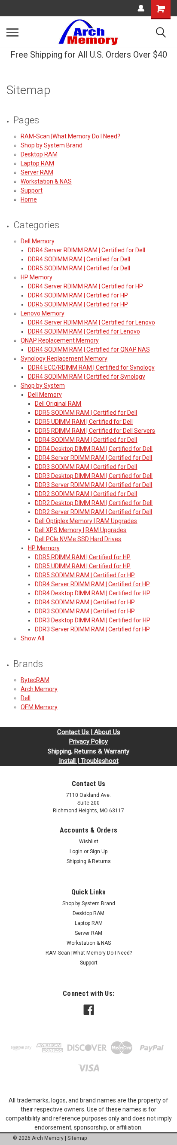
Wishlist (88, 842)
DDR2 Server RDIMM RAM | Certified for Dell (93, 511)
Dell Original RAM (58, 403)
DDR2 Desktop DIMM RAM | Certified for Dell (94, 502)
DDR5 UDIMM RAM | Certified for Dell (84, 421)
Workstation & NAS (46, 181)
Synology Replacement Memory (64, 358)
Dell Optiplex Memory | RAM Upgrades (86, 520)
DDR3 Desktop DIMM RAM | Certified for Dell (94, 475)
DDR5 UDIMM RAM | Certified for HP (83, 566)
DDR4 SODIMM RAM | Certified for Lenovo (84, 331)
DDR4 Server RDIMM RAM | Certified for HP (85, 286)
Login (76, 851)
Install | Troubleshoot (89, 761)
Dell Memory (38, 241)
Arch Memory (39, 689)
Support (32, 190)
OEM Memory (39, 707)
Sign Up (98, 851)
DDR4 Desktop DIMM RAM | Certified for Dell (94, 448)
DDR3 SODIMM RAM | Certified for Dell (86, 466)
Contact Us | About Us (88, 732)
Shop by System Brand (51, 145)
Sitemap (77, 1138)
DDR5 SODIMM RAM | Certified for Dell (79, 268)
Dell (26, 698)
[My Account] (140, 8)
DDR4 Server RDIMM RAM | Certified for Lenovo (91, 322)
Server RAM (37, 172)
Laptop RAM (37, 163)
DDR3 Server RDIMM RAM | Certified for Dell (93, 484)
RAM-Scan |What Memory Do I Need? (70, 136)
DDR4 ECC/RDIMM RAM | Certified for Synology (91, 367)
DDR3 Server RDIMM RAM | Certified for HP (92, 629)
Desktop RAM (39, 154)
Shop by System (43, 385)
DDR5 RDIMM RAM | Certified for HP (83, 557)
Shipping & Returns (89, 861)
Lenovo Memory (42, 313)
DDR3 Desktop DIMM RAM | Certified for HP (92, 620)
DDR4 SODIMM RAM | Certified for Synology (86, 376)
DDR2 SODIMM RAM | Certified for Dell (86, 493)
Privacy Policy (88, 741)
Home (29, 199)
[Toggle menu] (12, 32)
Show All (32, 638)
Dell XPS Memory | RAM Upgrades (80, 530)
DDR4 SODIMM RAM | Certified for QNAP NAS (89, 349)
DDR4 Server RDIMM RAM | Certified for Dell (86, 250)
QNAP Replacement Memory (60, 340)
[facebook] (88, 1009)
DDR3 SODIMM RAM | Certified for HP (85, 611)
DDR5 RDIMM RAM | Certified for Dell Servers (95, 430)
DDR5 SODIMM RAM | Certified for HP (78, 304)
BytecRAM (35, 680)
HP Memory (36, 277)
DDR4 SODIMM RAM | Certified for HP (78, 295)
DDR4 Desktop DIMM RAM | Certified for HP (92, 593)
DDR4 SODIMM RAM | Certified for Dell (79, 259)
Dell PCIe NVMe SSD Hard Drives (78, 539)
